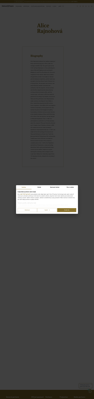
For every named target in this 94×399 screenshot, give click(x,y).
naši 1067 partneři (25, 194)
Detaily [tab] (39, 187)
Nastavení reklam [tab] (54, 187)
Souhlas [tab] (24, 187)
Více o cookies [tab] (70, 187)
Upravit (46, 210)
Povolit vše (66, 210)
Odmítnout (27, 210)
